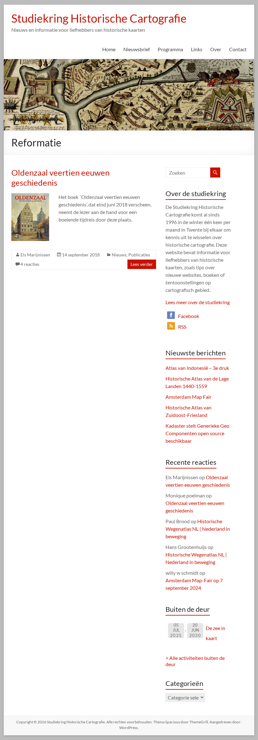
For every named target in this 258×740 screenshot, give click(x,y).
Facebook (188, 316)
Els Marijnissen (35, 254)
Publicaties (139, 254)
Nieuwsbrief (136, 49)
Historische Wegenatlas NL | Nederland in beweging (197, 528)
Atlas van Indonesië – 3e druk (197, 368)
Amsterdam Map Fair (188, 397)
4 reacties (29, 264)
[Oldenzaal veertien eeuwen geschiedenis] (30, 196)
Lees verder (142, 264)
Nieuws (119, 254)
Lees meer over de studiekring (197, 302)
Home (108, 49)
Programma (170, 49)
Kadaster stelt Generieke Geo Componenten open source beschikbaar (197, 433)
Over (215, 49)
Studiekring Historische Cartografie (99, 18)
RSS (182, 327)
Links (196, 49)
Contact (238, 49)
